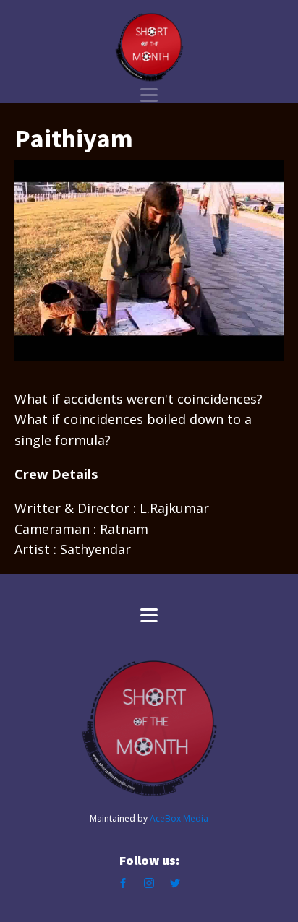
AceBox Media (179, 818)
